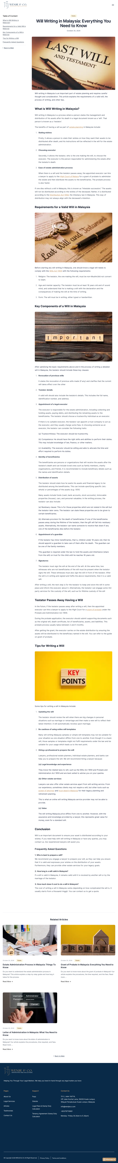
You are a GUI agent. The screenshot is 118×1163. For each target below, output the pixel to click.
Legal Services (9, 1101)
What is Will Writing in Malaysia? (11, 21)
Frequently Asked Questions (13, 42)
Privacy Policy (44, 1158)
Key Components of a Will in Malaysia (13, 33)
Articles (6, 1106)
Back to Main (9, 48)
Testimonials (8, 1111)
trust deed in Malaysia (68, 790)
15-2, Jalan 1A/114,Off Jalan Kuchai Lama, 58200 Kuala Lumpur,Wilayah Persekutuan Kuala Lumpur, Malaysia (78, 1099)
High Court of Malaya (69, 176)
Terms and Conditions (59, 1158)
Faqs (34, 1096)
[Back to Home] (59, 1071)
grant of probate (94, 609)
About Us (7, 1096)
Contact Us (8, 1115)
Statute (35, 1101)
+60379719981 (67, 1111)
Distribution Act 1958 (59, 195)
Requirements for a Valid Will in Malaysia (14, 27)
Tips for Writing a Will (11, 38)
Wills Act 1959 (55, 271)
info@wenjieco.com (68, 1106)
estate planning (76, 127)
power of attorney (46, 790)
